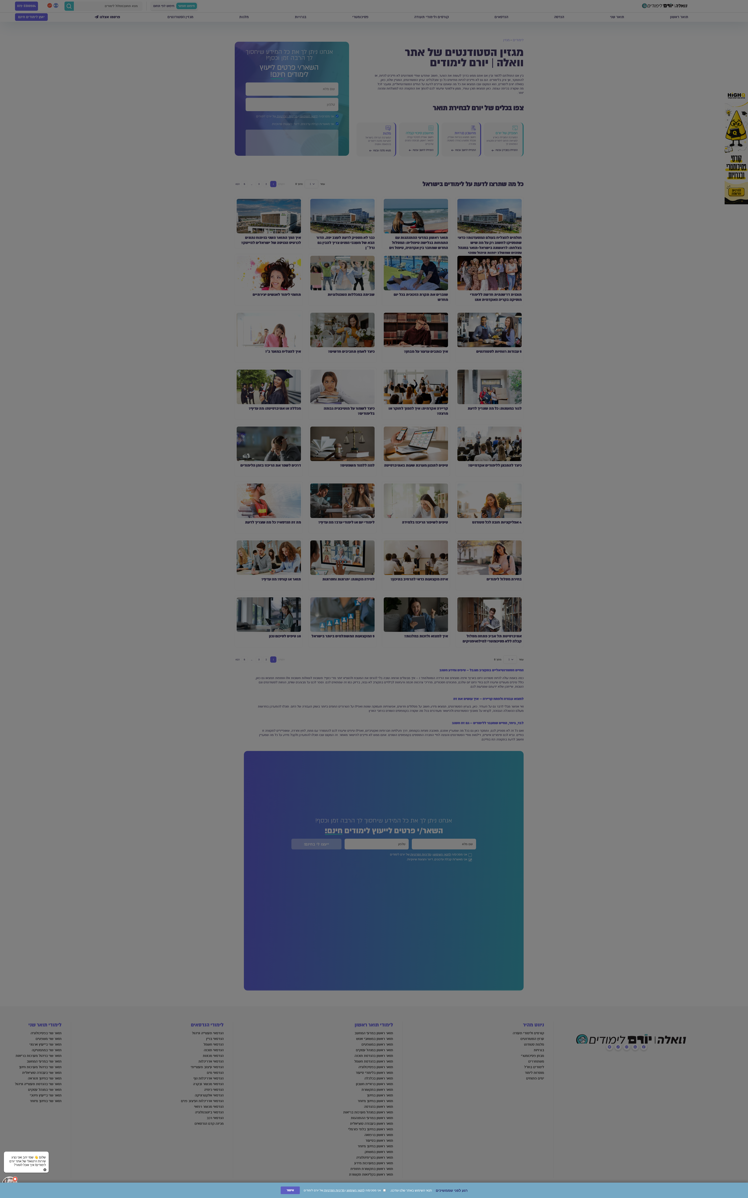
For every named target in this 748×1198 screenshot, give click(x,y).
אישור (290, 1190)
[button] (26, 1157)
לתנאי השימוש (355, 1190)
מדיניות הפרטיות (334, 1190)
